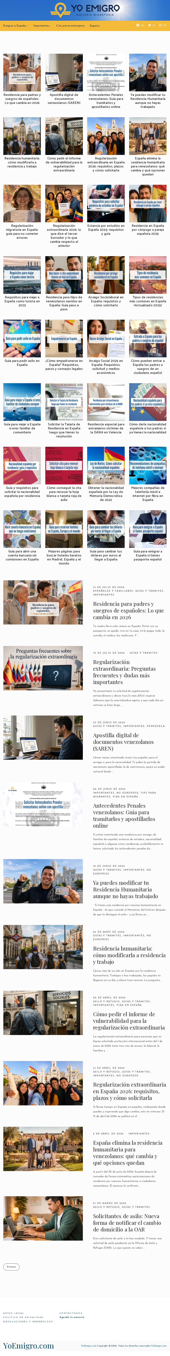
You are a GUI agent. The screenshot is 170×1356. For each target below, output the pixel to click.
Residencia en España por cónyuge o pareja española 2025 (148, 230)
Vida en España (125, 797)
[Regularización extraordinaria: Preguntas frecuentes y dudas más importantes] (43, 668)
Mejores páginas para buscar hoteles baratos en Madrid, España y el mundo (64, 558)
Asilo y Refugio (106, 1001)
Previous (11, 1267)
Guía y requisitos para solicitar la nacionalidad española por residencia (22, 492)
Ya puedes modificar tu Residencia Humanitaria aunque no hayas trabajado (148, 101)
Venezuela (156, 726)
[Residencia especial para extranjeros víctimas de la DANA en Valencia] (106, 402)
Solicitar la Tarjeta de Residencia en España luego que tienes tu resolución (64, 431)
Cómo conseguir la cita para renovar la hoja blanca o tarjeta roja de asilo (64, 494)
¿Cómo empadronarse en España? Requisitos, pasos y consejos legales (64, 365)
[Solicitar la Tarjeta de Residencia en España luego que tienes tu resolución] (64, 402)
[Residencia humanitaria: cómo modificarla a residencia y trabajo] (22, 136)
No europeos (127, 793)
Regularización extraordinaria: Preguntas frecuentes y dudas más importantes (124, 671)
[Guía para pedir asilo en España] (22, 338)
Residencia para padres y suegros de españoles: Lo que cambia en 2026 (22, 99)
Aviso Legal (13, 1313)
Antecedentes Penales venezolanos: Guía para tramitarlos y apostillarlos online (106, 101)
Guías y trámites (149, 591)
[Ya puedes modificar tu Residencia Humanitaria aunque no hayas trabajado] (148, 72)
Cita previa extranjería (70, 26)
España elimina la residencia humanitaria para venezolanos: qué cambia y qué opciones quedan (148, 167)
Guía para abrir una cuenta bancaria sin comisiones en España (22, 556)
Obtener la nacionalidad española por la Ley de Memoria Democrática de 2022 (106, 494)
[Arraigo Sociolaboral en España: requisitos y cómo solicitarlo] (106, 275)
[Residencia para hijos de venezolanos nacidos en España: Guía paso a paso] (64, 275)
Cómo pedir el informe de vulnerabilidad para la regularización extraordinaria (64, 165)
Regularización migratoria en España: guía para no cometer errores (22, 232)
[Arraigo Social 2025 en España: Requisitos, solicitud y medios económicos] (106, 338)
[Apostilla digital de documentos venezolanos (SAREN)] (64, 72)
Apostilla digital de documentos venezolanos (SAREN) (64, 99)
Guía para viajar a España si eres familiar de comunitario (22, 429)
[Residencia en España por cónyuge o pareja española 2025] (148, 203)
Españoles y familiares (113, 591)
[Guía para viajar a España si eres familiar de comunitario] (22, 402)
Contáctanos (71, 1313)
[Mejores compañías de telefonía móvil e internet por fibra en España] (148, 465)
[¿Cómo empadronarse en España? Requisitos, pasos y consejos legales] (64, 338)
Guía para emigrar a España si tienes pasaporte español (147, 556)
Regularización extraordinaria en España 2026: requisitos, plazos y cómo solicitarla (106, 165)
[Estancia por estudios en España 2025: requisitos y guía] (106, 203)
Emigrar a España (14, 26)
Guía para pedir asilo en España (22, 363)
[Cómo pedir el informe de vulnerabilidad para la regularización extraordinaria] (64, 136)
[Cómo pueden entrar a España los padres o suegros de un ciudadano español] (148, 338)
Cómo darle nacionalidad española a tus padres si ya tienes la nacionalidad (148, 429)
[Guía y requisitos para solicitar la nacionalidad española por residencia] (22, 465)
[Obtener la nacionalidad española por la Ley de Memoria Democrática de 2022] (106, 465)
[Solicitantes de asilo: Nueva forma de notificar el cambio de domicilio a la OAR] (43, 1218)
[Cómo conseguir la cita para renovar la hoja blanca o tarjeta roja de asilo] (64, 465)
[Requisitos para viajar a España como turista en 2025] (22, 275)
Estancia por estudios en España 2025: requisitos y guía (106, 230)
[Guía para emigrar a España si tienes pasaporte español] (148, 529)
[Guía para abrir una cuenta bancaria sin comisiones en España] (22, 529)
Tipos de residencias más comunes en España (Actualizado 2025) (147, 301)
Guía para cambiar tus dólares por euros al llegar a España (106, 556)
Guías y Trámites (107, 726)
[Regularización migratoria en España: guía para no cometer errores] (22, 203)
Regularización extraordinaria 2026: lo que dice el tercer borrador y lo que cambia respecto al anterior (64, 236)
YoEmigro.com (28, 1345)
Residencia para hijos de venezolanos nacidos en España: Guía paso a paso (64, 303)
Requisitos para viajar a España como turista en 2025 (22, 301)
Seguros (94, 26)
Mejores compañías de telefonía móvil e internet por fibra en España (148, 494)
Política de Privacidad (23, 1317)
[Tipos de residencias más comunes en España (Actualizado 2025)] (148, 275)
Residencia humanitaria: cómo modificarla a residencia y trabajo (22, 163)
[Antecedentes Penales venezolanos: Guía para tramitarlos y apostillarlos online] (106, 72)
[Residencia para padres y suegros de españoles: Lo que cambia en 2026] (22, 72)
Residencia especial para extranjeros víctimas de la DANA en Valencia (106, 429)
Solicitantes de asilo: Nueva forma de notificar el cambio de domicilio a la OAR (127, 1223)
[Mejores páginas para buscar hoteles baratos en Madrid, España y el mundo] (64, 529)
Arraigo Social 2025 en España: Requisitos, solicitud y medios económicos (106, 367)
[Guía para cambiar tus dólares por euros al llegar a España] (106, 529)
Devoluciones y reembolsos (28, 1322)
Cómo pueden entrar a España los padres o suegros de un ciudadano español (148, 367)
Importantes (41, 26)
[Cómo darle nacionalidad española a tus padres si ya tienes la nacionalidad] (148, 402)
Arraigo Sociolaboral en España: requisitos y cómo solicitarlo (106, 301)
